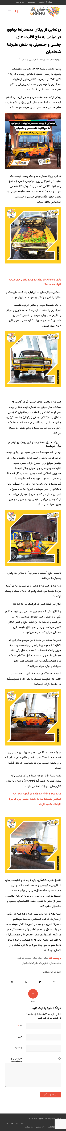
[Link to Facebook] (17, 1123)
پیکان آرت (44, 958)
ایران (31, 60)
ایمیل (19, 1036)
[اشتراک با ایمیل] (12, 982)
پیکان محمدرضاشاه (27, 958)
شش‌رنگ (44, 963)
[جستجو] (16, 11)
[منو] (10, 11)
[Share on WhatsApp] (26, 982)
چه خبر (24, 60)
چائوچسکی (55, 963)
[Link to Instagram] (21, 1123)
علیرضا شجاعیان (30, 963)
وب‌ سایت (18, 1047)
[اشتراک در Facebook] (54, 982)
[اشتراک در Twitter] (40, 982)
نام (20, 1025)
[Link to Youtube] (7, 1123)
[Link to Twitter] (12, 1123)
